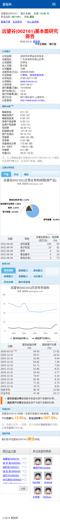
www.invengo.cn (28, 81)
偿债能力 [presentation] (23, 270)
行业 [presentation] (16, 174)
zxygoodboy (49, 467)
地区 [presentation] (26, 174)
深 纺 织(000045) (12, 471)
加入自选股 (33, 21)
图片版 (52, 44)
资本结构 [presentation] (8, 270)
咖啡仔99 (38, 467)
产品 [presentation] (6, 174)
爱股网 (7, 4)
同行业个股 (9, 451)
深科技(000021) (11, 467)
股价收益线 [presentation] (24, 282)
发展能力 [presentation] (23, 276)
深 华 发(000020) (12, 463)
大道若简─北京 (40, 496)
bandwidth (38, 482)
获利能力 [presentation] (38, 270)
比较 (23, 488)
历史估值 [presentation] (8, 282)
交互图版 (41, 44)
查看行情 (5, 21)
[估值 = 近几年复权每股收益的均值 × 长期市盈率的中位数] (48, 13)
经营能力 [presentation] (8, 276)
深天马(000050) (11, 475)
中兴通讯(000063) (12, 479)
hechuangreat (50, 496)
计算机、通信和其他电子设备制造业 (39, 75)
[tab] (6, 174)
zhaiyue (48, 482)
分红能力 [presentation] (38, 276)
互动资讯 (17, 21)
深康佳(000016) (11, 458)
